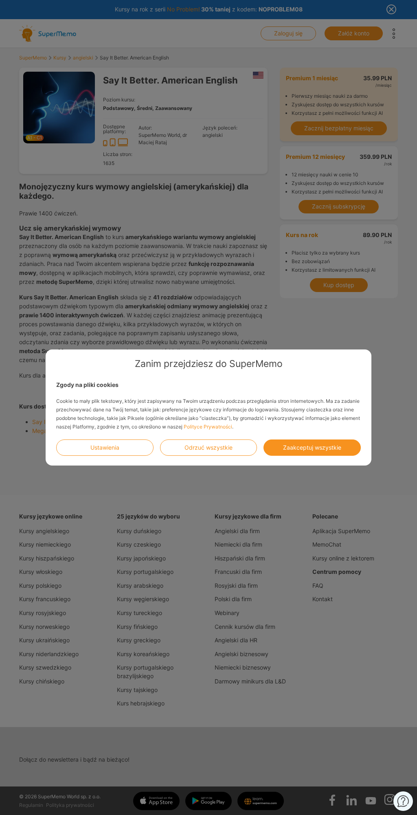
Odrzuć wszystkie (208, 447)
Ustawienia (104, 447)
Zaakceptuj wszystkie (312, 447)
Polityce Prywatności (208, 427)
